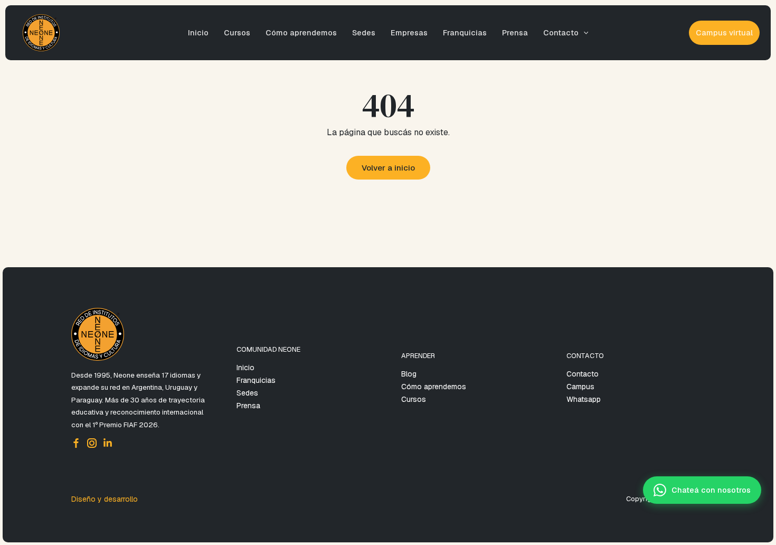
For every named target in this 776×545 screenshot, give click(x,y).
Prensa (515, 32)
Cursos (237, 32)
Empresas (409, 32)
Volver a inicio (388, 168)
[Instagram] (92, 443)
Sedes (363, 32)
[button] (584, 33)
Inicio (198, 32)
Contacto (561, 32)
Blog (409, 374)
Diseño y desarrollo (104, 499)
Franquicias (465, 32)
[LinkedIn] (107, 443)
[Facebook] (76, 443)
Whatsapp (583, 399)
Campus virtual (724, 32)
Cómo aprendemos (301, 32)
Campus (580, 386)
